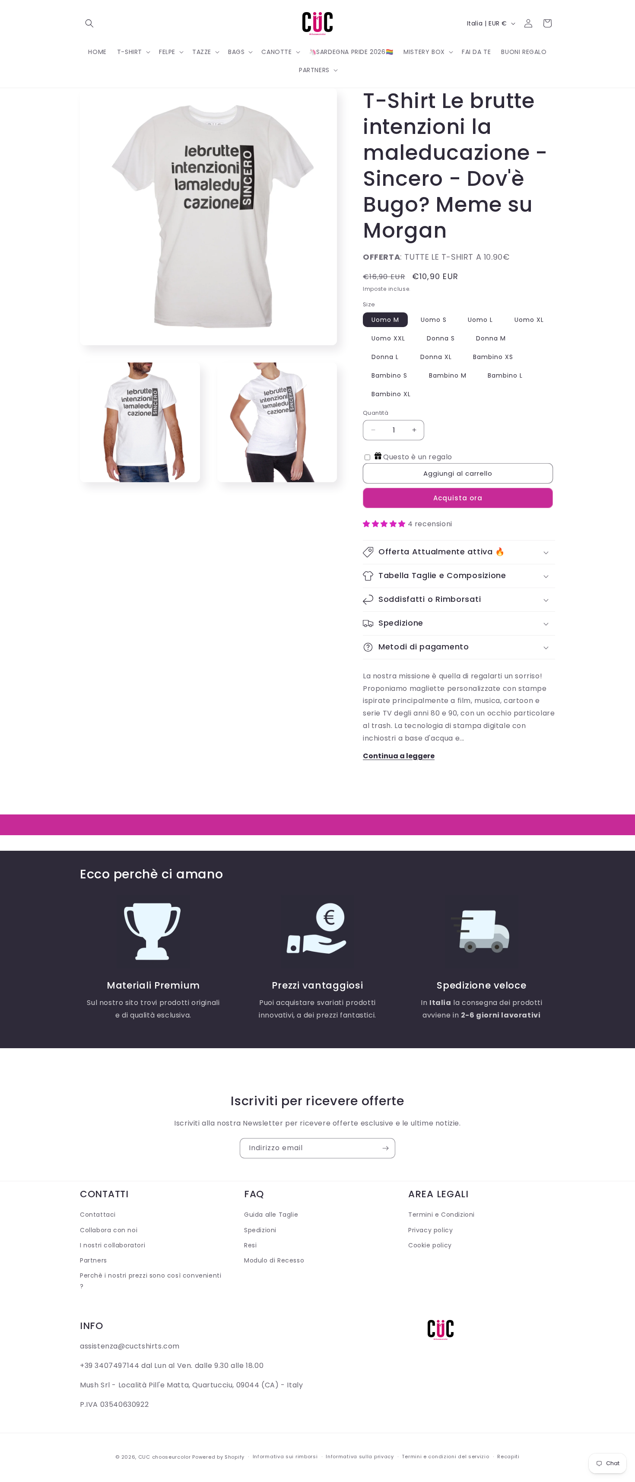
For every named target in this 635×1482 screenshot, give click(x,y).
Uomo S (434, 319)
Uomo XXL (388, 338)
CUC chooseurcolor (164, 1456)
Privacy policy (430, 1230)
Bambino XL (391, 394)
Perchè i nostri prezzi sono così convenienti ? (150, 1281)
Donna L (385, 357)
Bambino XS (493, 357)
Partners (93, 1260)
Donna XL (436, 357)
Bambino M (448, 375)
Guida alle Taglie (271, 1214)
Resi (250, 1245)
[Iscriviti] (385, 1148)
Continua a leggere (399, 756)
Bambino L (505, 375)
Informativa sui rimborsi (285, 1456)
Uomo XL (529, 319)
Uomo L (480, 319)
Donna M (491, 338)
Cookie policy (430, 1245)
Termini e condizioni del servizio (445, 1456)
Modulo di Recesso (274, 1260)
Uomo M (385, 319)
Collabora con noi (108, 1230)
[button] (89, 23)
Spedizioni (260, 1230)
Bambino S (389, 375)
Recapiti (508, 1456)
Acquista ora (458, 497)
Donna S (441, 338)
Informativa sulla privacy (360, 1456)
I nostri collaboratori (112, 1245)
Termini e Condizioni (441, 1214)
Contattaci (98, 1214)
